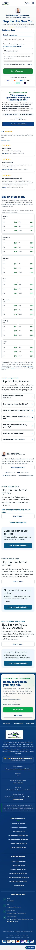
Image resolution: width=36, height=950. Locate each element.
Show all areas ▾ (18, 516)
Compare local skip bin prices (19, 827)
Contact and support (25, 937)
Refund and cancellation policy (14, 935)
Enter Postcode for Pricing (18, 546)
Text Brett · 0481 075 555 (18, 124)
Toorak (5, 342)
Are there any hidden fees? (13, 433)
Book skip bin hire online (18, 823)
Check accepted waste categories (18, 835)
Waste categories (18, 723)
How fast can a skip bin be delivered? (13, 397)
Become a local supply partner (18, 873)
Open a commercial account (18, 847)
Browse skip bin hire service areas (18, 839)
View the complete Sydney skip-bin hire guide (15, 511)
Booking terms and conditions (18, 881)
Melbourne (6, 238)
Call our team (18, 715)
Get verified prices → (18, 71)
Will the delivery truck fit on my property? (15, 426)
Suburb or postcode (10, 35)
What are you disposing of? (12, 46)
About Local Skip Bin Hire (18, 861)
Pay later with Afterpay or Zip (19, 843)
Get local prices (18, 709)
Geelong (5, 321)
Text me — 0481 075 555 (22, 17)
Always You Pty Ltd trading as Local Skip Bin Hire (18, 931)
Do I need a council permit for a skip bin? (16, 417)
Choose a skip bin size (19, 831)
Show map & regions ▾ (18, 467)
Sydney (5, 217)
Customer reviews (19, 885)
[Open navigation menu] (33, 3)
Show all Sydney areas (18, 522)
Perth (4, 280)
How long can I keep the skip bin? (15, 404)
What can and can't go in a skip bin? (16, 410)
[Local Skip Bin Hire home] (7, 3)
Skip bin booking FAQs (18, 865)
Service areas (30, 723)
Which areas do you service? (14, 439)
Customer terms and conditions (13, 937)
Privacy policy (25, 935)
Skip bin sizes (6, 723)
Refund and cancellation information (19, 877)
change (29, 64)
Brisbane (5, 259)
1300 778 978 (10, 901)
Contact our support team (18, 869)
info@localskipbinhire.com (14, 907)
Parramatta (6, 301)
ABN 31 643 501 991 (18, 783)
